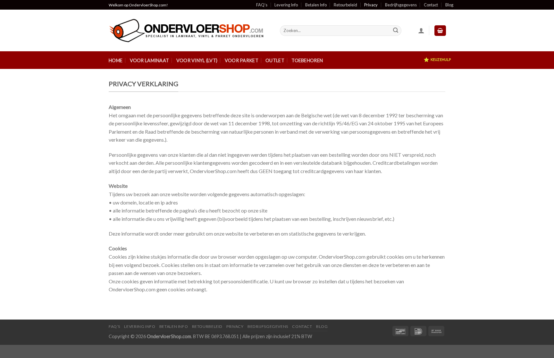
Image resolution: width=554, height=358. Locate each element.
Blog (449, 4)
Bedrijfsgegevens (401, 4)
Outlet (274, 60)
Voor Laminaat (149, 60)
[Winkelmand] (440, 30)
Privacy (371, 4)
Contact (431, 4)
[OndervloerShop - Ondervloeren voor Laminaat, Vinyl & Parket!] (189, 30)
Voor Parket (241, 60)
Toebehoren (307, 60)
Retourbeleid (345, 4)
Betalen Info (316, 4)
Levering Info (286, 4)
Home (115, 60)
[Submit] (395, 30)
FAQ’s (261, 4)
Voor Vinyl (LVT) (197, 60)
